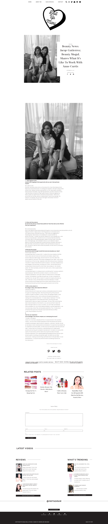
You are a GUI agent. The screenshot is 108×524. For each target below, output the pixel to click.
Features (55, 356)
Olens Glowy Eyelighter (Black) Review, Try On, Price (31, 474)
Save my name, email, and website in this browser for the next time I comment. (42, 434)
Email (46, 428)
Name (26, 428)
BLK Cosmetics (58, 358)
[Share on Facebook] (73, 74)
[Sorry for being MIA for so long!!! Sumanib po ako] (70, 508)
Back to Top (89, 522)
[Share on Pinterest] (67, 74)
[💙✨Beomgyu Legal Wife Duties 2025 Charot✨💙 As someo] (5, 508)
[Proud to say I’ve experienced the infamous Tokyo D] (102, 508)
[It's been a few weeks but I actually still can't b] (91, 508)
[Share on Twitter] (70, 74)
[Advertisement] (54, 93)
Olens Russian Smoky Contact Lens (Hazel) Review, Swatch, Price (30, 485)
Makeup (58, 356)
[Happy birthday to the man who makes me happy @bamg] (27, 508)
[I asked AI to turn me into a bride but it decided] (59, 508)
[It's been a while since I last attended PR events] (37, 508)
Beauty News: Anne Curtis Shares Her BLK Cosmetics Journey (39, 363)
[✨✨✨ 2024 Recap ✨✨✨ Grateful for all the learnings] (48, 508)
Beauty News (52, 358)
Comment (27, 412)
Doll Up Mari (29, 522)
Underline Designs (43, 522)
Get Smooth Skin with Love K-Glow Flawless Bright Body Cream (81, 475)
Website (65, 428)
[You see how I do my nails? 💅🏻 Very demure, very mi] (81, 508)
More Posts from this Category (28, 495)
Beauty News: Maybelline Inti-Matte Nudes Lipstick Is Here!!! (69, 362)
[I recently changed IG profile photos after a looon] (16, 508)
